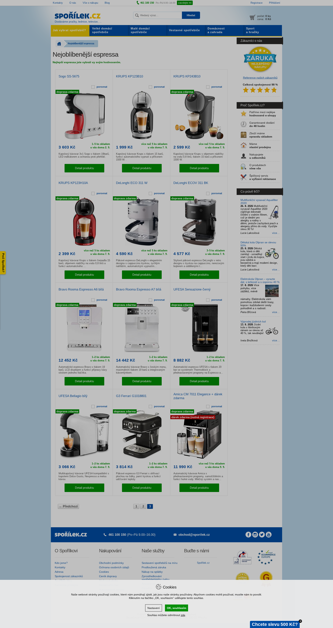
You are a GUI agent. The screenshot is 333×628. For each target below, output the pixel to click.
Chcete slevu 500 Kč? (275, 624)
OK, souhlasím (176, 608)
